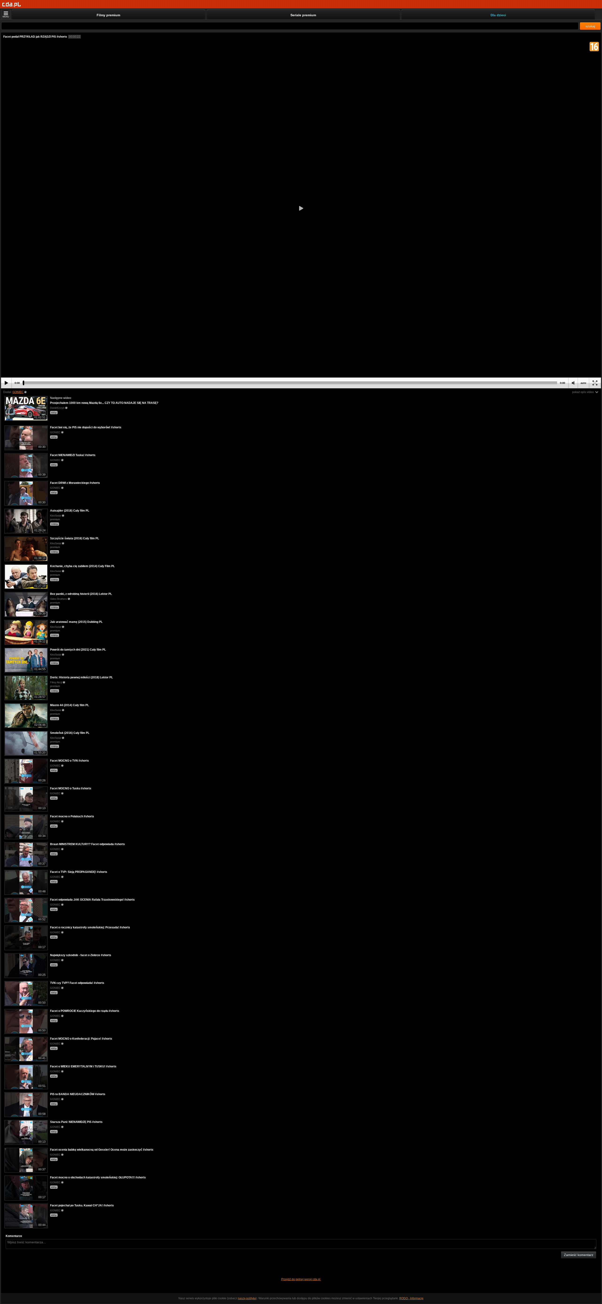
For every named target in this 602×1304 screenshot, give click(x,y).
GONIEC (18, 392)
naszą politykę (247, 1298)
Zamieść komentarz (578, 1255)
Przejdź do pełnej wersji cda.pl (301, 1279)
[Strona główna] (11, 5)
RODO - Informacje (411, 1298)
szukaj (590, 26)
